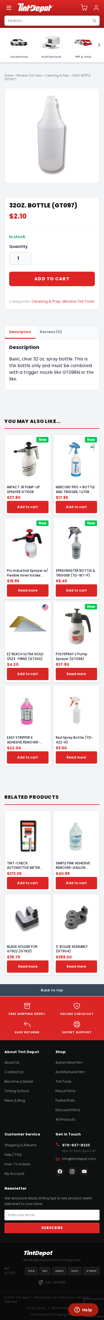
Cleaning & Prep (57, 75)
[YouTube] (84, 1171)
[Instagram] (72, 1171)
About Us (11, 1062)
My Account (14, 1173)
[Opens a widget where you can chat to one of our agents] (83, 1310)
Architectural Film (70, 1072)
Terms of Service (63, 1308)
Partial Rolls (65, 1100)
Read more (27, 590)
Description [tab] (20, 331)
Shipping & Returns (20, 1145)
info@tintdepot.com (79, 1158)
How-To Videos (17, 1164)
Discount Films (67, 1110)
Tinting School (16, 1091)
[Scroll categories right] (97, 45)
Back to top (52, 990)
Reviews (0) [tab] (51, 331)
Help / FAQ (12, 1154)
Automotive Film (69, 1062)
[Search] (95, 21)
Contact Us (14, 1072)
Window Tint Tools (29, 75)
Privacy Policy (36, 1308)
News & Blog (14, 1100)
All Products (65, 1119)
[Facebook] (59, 1171)
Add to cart (52, 279)
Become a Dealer (18, 1081)
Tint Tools (63, 1081)
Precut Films (65, 1091)
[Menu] (8, 7)
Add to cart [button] (27, 506)
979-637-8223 (76, 1145)
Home (8, 75)
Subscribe (52, 1227)
